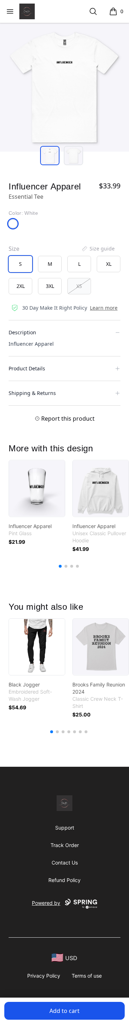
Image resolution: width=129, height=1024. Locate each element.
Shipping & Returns (32, 393)
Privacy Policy (43, 976)
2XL (20, 286)
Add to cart (64, 1011)
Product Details (27, 368)
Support (64, 828)
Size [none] (14, 249)
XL (108, 263)
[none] (98, 248)
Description (22, 332)
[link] (37, 488)
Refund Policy (64, 880)
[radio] (20, 264)
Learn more (104, 307)
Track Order (65, 845)
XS (79, 286)
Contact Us (65, 863)
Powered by (46, 903)
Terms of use (87, 976)
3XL (50, 286)
